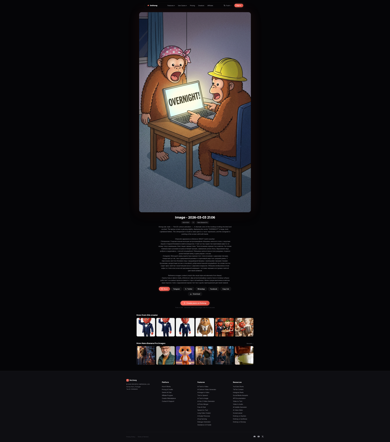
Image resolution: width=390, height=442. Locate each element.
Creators (201, 5)
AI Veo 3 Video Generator (206, 401)
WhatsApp (201, 289)
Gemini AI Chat (166, 392)
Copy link (225, 289)
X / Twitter (188, 289)
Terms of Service (143, 437)
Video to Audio (238, 404)
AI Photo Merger (202, 404)
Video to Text (237, 401)
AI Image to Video (203, 392)
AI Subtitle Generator (240, 407)
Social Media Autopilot (240, 395)
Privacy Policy (130, 437)
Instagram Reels (238, 392)
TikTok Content (238, 389)
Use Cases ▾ (182, 5)
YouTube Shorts (238, 386)
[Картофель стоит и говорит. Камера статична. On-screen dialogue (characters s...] (205, 327)
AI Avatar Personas (203, 416)
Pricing (192, 5)
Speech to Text (202, 410)
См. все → (250, 343)
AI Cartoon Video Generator (206, 389)
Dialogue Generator (204, 422)
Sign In (239, 5)
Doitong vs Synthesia (240, 419)
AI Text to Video (202, 386)
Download (196, 294)
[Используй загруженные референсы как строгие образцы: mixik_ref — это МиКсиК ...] (145, 355)
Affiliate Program (167, 395)
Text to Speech (202, 395)
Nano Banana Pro (202, 222)
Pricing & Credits (167, 389)
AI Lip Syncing (202, 419)
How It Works (166, 386)
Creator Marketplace (169, 398)
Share (166, 289)
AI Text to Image (202, 398)
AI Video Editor (238, 410)
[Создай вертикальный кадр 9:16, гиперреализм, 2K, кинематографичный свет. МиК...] (205, 355)
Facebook (213, 289)
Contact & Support (168, 401)
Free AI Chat (201, 407)
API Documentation (239, 398)
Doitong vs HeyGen (239, 416)
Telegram (176, 289)
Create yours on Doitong (196, 303)
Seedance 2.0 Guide (204, 425)
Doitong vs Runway (239, 422)
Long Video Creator (204, 413)
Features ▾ (171, 5)
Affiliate (210, 5)
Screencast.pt (237, 413)
